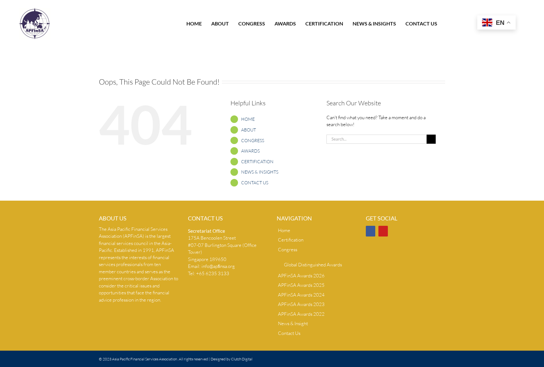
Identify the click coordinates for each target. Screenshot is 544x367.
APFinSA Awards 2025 (301, 285)
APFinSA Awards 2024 (301, 295)
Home (284, 230)
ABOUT (248, 129)
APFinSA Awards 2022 (301, 314)
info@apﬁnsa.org (218, 266)
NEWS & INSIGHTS (259, 172)
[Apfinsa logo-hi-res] (34, 10)
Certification (290, 240)
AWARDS (250, 150)
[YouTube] (383, 231)
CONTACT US (254, 182)
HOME (248, 119)
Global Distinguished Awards (313, 265)
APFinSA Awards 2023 (301, 304)
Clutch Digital (241, 359)
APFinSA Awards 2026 (301, 276)
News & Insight (293, 323)
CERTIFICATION (257, 161)
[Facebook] (370, 231)
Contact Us (289, 333)
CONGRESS (252, 140)
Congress (287, 250)
